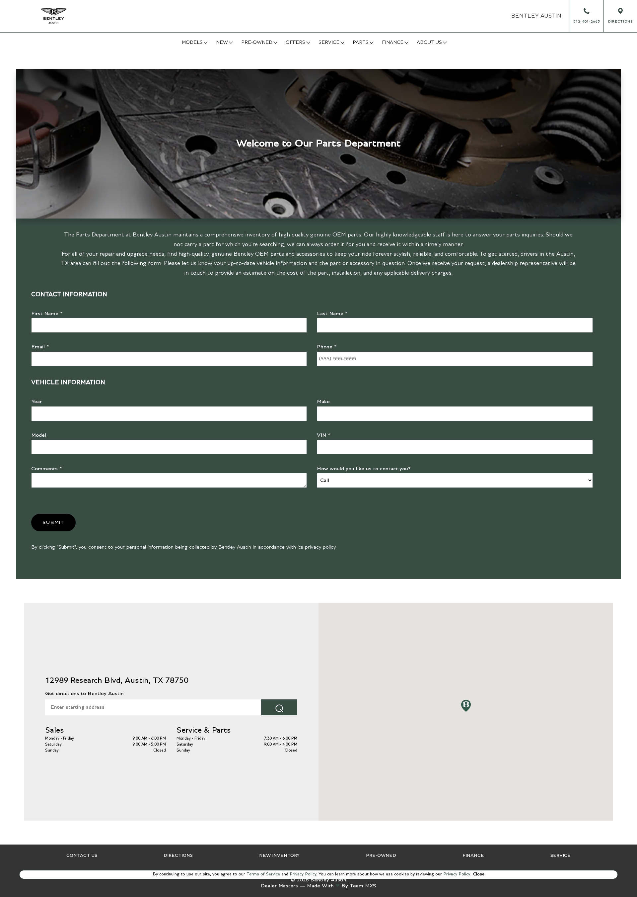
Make (323, 401)
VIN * (323, 435)
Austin (536, 16)
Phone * (327, 346)
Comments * (46, 468)
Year (36, 401)
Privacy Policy (302, 874)
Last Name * (332, 313)
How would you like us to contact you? (363, 468)
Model (38, 435)
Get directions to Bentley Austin (84, 693)
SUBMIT (53, 522)
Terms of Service (263, 874)
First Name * (47, 313)
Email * (40, 346)
